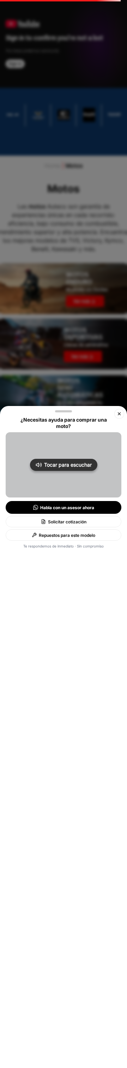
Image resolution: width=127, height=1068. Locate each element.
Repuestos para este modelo (67, 535)
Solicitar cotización (67, 521)
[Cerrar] (119, 414)
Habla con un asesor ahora (67, 507)
